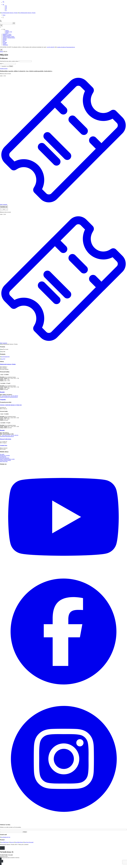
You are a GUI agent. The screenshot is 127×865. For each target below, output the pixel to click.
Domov (1, 51)
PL (6, 9)
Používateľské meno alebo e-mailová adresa (9, 61)
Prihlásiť (11, 66)
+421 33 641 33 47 (6, 395)
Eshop (4, 15)
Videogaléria (5, 44)
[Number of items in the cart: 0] (3, 17)
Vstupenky (3, 399)
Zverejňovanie (3, 456)
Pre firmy (5, 40)
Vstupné (4, 43)
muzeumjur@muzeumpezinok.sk (7, 436)
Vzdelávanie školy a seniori (8, 36)
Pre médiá (5, 42)
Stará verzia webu (3, 461)
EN (6, 6)
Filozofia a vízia (8, 31)
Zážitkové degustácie (7, 35)
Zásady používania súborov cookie (7, 459)
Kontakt (2, 392)
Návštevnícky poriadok (5, 455)
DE (6, 8)
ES (6, 10)
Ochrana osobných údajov (5, 460)
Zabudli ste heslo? (4, 68)
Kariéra (6, 32)
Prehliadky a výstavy (7, 34)
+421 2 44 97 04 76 (6, 435)
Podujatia (5, 38)
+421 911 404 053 (50, 47)
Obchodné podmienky (4, 457)
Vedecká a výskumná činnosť (9, 37)
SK (3, 4)
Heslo (1, 63)
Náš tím (7, 30)
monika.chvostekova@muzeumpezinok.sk (66, 47)
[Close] (2, 848)
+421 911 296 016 (14, 435)
